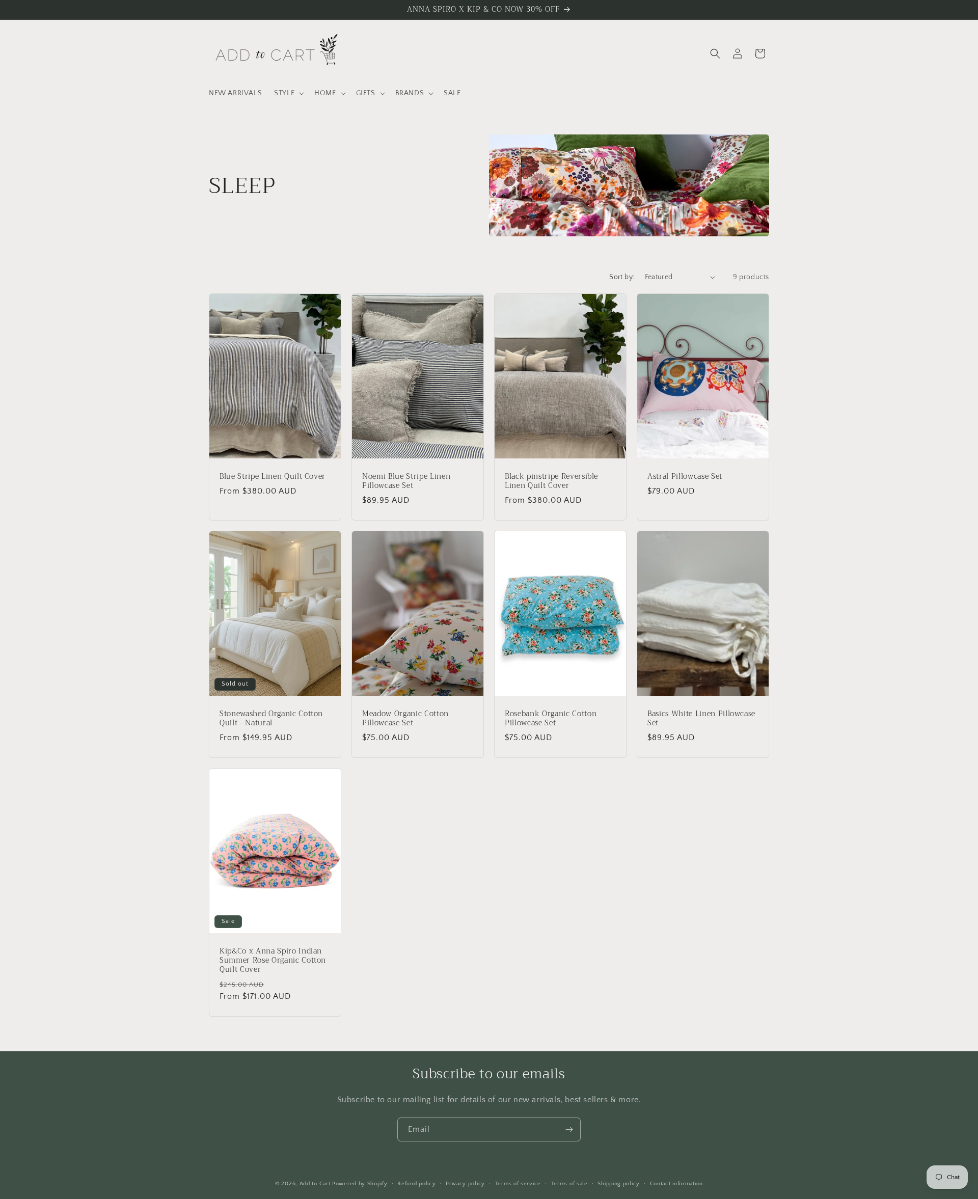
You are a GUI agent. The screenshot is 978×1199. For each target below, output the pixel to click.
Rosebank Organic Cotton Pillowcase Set (550, 718)
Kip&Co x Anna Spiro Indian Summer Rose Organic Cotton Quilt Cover (273, 960)
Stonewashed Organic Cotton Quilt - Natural (271, 718)
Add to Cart (315, 1184)
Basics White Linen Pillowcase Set (701, 718)
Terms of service (518, 1184)
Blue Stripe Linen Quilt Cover (272, 476)
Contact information (676, 1184)
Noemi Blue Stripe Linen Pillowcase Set (406, 481)
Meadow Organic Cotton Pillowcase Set (405, 718)
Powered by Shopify (360, 1184)
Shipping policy (618, 1184)
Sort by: (621, 277)
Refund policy (416, 1184)
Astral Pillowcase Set (684, 476)
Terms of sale (569, 1184)
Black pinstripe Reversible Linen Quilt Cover (551, 481)
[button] (288, 93)
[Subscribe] (569, 1129)
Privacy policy (465, 1184)
